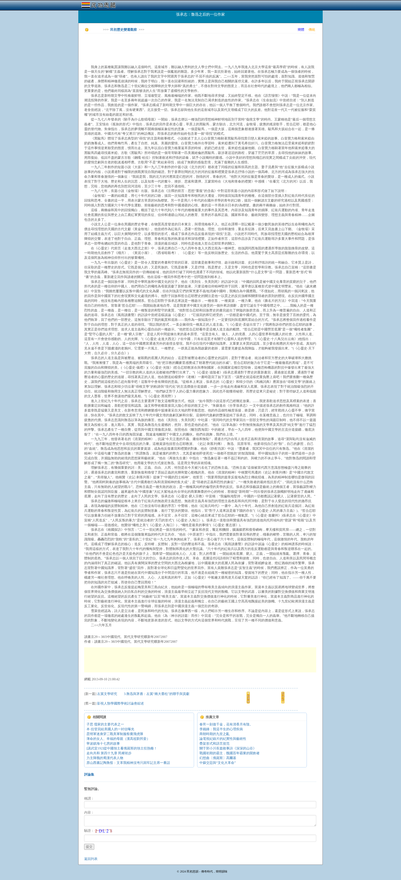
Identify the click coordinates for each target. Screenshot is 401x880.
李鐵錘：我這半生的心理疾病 (221, 729)
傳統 (311, 29)
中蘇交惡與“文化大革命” (217, 762)
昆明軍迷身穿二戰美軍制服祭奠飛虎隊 (114, 734)
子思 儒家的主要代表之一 (105, 724)
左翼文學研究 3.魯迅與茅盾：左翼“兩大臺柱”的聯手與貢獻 (143, 694)
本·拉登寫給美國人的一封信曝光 (110, 729)
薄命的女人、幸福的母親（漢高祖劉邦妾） (118, 738)
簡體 (301, 29)
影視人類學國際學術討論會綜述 (120, 703)
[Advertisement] (160, 46)
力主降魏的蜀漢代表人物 (104, 758)
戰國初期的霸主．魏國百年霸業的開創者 (229, 753)
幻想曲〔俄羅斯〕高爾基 (217, 758)
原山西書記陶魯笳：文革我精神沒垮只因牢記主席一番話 (128, 762)
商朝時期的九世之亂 (214, 734)
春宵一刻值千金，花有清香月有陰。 (226, 724)
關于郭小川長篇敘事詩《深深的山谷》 (227, 748)
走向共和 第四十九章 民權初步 (109, 753)
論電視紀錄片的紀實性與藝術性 (222, 738)
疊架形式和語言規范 (214, 743)
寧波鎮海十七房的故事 (103, 743)
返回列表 (91, 859)
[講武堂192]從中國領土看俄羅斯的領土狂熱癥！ (121, 748)
